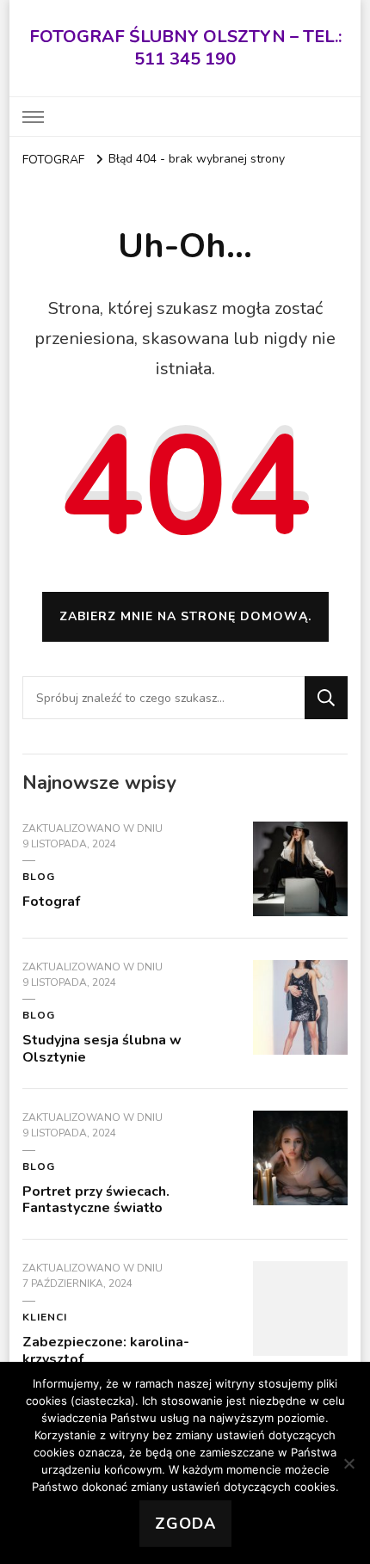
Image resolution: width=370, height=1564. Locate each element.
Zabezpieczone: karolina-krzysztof (105, 1351)
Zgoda (185, 1523)
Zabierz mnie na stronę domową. (185, 616)
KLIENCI (44, 1317)
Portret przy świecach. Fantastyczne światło (96, 1200)
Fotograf (51, 901)
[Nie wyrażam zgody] (348, 1463)
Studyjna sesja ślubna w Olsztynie (102, 1049)
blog (38, 877)
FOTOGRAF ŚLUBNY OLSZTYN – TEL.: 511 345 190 (185, 48)
